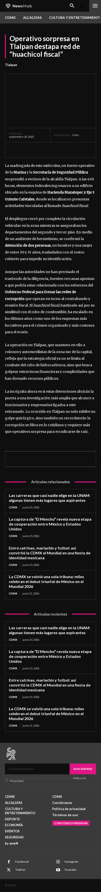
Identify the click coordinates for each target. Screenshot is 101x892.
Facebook (22, 861)
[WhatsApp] (47, 150)
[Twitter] (25, 150)
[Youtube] (58, 870)
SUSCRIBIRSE (82, 769)
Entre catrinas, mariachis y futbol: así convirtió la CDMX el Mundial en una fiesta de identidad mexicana (49, 553)
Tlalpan (11, 65)
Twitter (20, 869)
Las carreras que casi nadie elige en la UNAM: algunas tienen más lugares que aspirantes (49, 498)
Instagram (71, 861)
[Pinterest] (36, 150)
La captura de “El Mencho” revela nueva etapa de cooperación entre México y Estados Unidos (50, 524)
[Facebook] (14, 150)
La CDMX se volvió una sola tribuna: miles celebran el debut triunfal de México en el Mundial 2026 (46, 581)
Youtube (70, 869)
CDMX (13, 507)
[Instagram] (58, 862)
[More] (59, 150)
